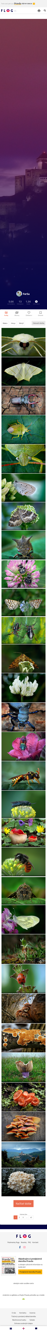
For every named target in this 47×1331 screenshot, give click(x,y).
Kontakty (22, 1313)
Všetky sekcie (27, 4)
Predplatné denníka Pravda (30, 1272)
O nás (14, 1313)
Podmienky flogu (14, 1242)
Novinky (24, 1242)
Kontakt (35, 1242)
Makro (5, 323)
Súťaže (32, 1320)
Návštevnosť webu (19, 1320)
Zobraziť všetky (38, 323)
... (26, 1217)
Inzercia (32, 1313)
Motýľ (21, 323)
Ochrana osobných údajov (23, 1323)
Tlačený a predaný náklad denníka (23, 1316)
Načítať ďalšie (23, 1204)
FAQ (29, 1242)
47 (31, 1217)
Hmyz (13, 323)
